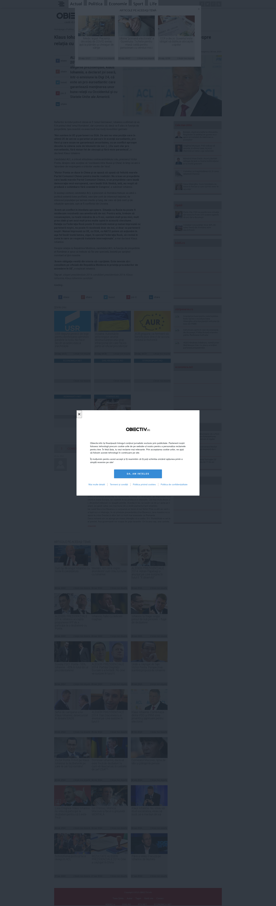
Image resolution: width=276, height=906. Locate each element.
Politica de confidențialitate (174, 484)
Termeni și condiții (119, 484)
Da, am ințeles (138, 474)
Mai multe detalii (96, 484)
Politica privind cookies (144, 484)
